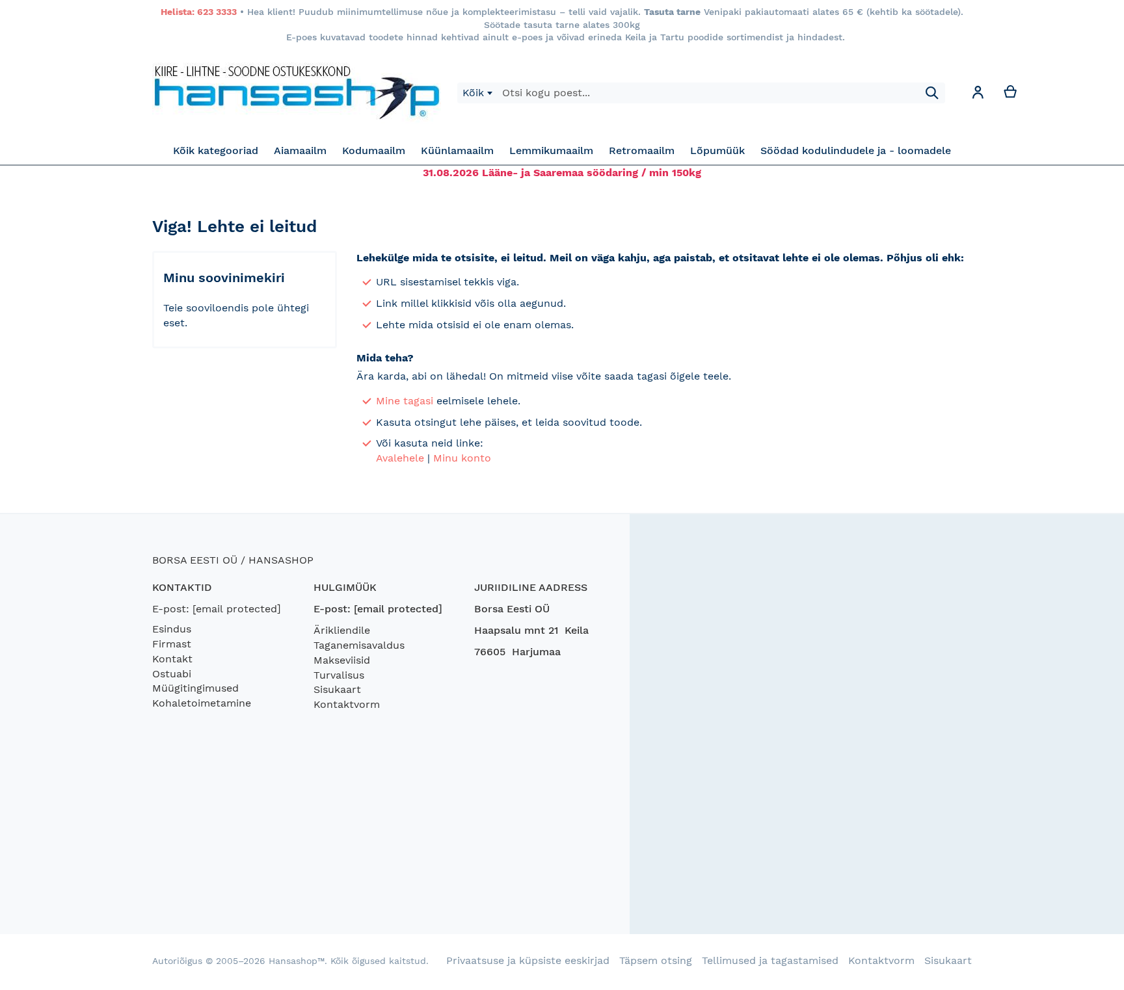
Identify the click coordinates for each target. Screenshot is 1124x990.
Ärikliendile (342, 630)
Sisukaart (337, 689)
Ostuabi (171, 674)
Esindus (171, 629)
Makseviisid (342, 660)
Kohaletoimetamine (201, 703)
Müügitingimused (195, 688)
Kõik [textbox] (473, 92)
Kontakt (172, 659)
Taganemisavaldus (359, 645)
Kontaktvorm (347, 704)
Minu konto (462, 458)
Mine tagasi (404, 401)
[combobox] (477, 93)
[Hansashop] (296, 93)
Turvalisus (339, 675)
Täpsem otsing (655, 960)
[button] (977, 94)
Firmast (171, 644)
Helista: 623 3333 (199, 12)
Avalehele (400, 458)
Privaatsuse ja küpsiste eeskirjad (527, 960)
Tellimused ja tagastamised (770, 960)
